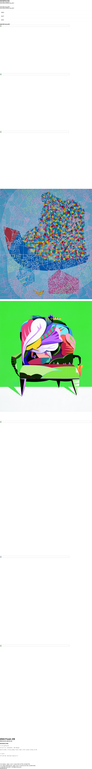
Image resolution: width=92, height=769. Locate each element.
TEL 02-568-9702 (25, 764)
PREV (2, 12)
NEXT (2, 16)
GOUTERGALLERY (5, 0)
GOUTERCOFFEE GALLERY (7, 3)
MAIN (2, 20)
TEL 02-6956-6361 (31, 765)
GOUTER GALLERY (5, 2)
